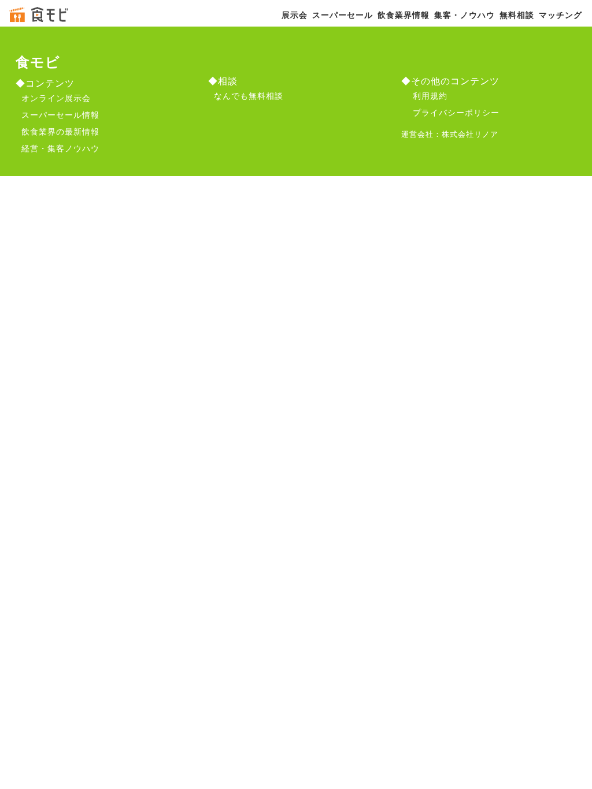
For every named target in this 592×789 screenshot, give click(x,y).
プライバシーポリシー (456, 112)
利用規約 (430, 95)
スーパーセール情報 (60, 114)
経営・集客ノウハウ (60, 148)
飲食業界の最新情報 (60, 131)
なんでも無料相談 (248, 95)
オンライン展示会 (56, 97)
